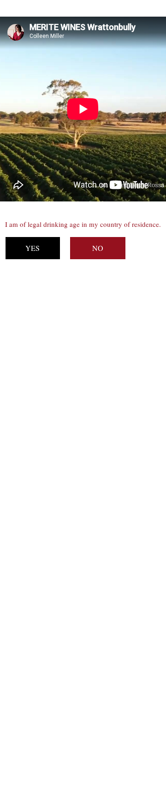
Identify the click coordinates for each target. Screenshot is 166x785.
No (97, 248)
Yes (32, 248)
